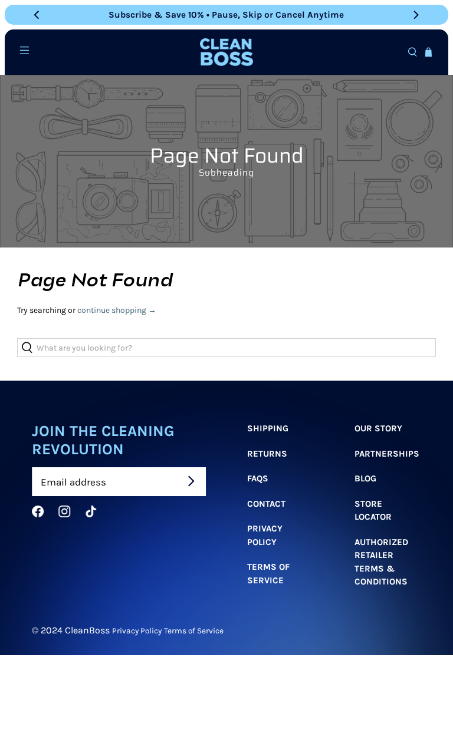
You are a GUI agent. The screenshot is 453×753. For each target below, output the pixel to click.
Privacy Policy (265, 535)
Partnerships (386, 453)
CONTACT (266, 503)
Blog (365, 478)
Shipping (267, 428)
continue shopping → (116, 310)
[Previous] (37, 15)
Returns (267, 453)
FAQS (257, 478)
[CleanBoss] (226, 51)
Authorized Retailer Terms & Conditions (381, 561)
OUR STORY (378, 428)
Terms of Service (268, 574)
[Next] (416, 15)
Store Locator (373, 510)
